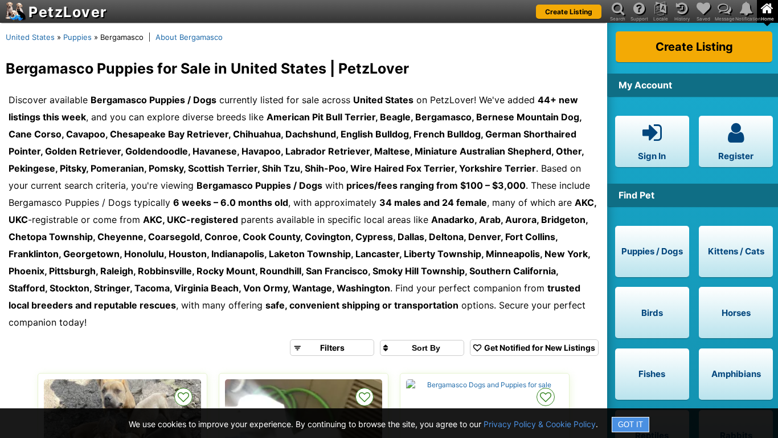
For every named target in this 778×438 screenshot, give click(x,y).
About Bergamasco (189, 37)
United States (30, 37)
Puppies (77, 37)
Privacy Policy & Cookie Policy (540, 424)
